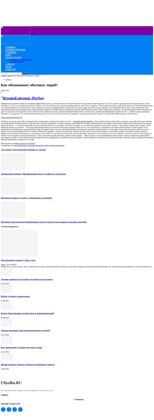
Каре (8, 55)
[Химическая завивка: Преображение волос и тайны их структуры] (13, 169)
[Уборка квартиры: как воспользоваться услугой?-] (6, 326)
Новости (10, 69)
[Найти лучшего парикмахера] (6, 292)
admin (3, 265)
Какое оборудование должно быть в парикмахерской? (27, 313)
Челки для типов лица (21, 60)
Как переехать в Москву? (25, 143)
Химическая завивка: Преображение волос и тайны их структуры (33, 174)
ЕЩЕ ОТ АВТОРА (38, 150)
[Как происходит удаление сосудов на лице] (6, 343)
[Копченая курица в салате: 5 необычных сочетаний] (13, 194)
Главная (10, 47)
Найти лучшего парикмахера (15, 296)
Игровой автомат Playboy (83, 121)
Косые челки (13, 57)
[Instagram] (9, 409)
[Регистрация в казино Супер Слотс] (19, 256)
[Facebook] (3, 409)
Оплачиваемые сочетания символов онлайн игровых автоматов (39, 145)
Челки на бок (17, 62)
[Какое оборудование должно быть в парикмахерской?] (6, 309)
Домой (3, 76)
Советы (9, 64)
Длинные (10, 52)
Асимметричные (15, 49)
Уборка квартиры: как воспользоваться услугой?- (26, 330)
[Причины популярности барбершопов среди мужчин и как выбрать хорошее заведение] (13, 218)
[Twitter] (14, 409)
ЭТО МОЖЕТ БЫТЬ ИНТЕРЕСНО (16, 150)
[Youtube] (20, 409)
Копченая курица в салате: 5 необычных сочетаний (26, 198)
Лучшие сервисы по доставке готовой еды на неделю (27, 279)
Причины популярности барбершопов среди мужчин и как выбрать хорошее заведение (44, 222)
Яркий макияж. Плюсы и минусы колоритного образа (28, 364)
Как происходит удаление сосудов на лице (21, 347)
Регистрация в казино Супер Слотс (18, 260)
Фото (8, 66)
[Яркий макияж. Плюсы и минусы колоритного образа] (6, 360)
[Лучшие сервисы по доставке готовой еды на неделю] (6, 275)
